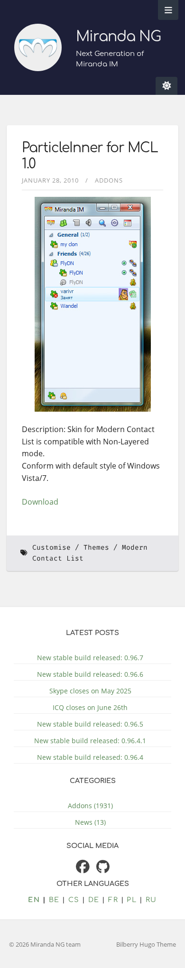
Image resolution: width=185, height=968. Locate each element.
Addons (109, 180)
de (94, 899)
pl (132, 899)
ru (151, 899)
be (54, 899)
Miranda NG (118, 37)
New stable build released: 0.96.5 (90, 723)
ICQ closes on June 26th (90, 707)
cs (74, 899)
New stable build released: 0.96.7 (90, 657)
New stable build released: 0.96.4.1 (90, 740)
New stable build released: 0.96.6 (90, 674)
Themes (96, 547)
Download (40, 502)
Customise (51, 547)
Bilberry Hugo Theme (146, 944)
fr (113, 899)
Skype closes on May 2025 (90, 690)
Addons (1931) (90, 805)
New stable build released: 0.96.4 (90, 757)
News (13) (90, 822)
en (34, 899)
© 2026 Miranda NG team (45, 944)
